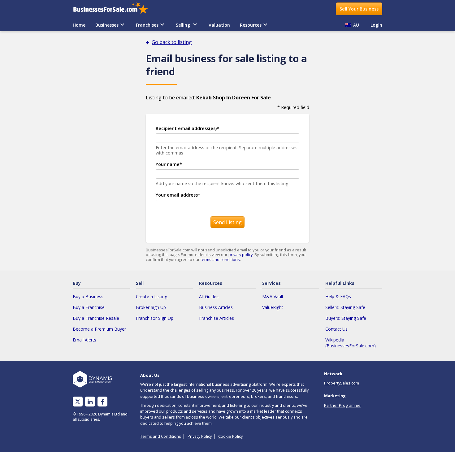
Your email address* (178, 195)
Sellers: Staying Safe (345, 307)
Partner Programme (342, 405)
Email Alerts (84, 340)
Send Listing (227, 222)
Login (376, 25)
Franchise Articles (216, 318)
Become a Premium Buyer (99, 329)
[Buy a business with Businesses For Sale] (115, 8)
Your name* (169, 164)
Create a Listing (151, 296)
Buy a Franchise (89, 307)
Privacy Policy (200, 436)
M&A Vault (273, 296)
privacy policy (240, 254)
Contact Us (336, 329)
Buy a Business (88, 296)
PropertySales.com (341, 383)
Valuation (219, 25)
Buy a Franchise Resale (96, 318)
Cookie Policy (230, 436)
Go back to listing (172, 42)
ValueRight (272, 307)
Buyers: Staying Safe (345, 318)
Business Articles (216, 307)
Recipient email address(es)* (187, 128)
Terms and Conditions (160, 436)
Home (79, 25)
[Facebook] (102, 402)
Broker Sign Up (151, 307)
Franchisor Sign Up (154, 318)
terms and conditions (220, 259)
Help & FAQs (338, 296)
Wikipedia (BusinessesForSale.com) (350, 343)
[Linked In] (90, 402)
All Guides (209, 296)
